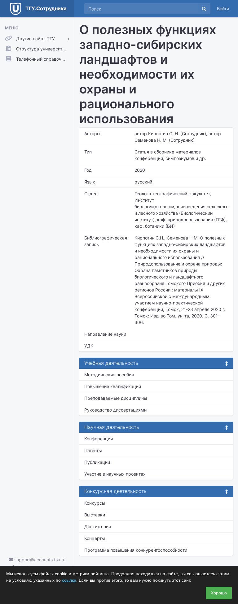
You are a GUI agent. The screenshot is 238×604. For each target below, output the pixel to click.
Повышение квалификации (112, 386)
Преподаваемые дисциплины (115, 398)
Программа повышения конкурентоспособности (135, 550)
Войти (223, 8)
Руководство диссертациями (115, 409)
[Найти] (204, 8)
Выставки (94, 514)
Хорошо (219, 592)
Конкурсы (94, 503)
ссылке (69, 580)
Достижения (97, 526)
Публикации (97, 462)
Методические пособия (109, 374)
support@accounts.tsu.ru (39, 559)
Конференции (98, 438)
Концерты (94, 538)
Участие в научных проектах (115, 474)
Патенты (93, 450)
